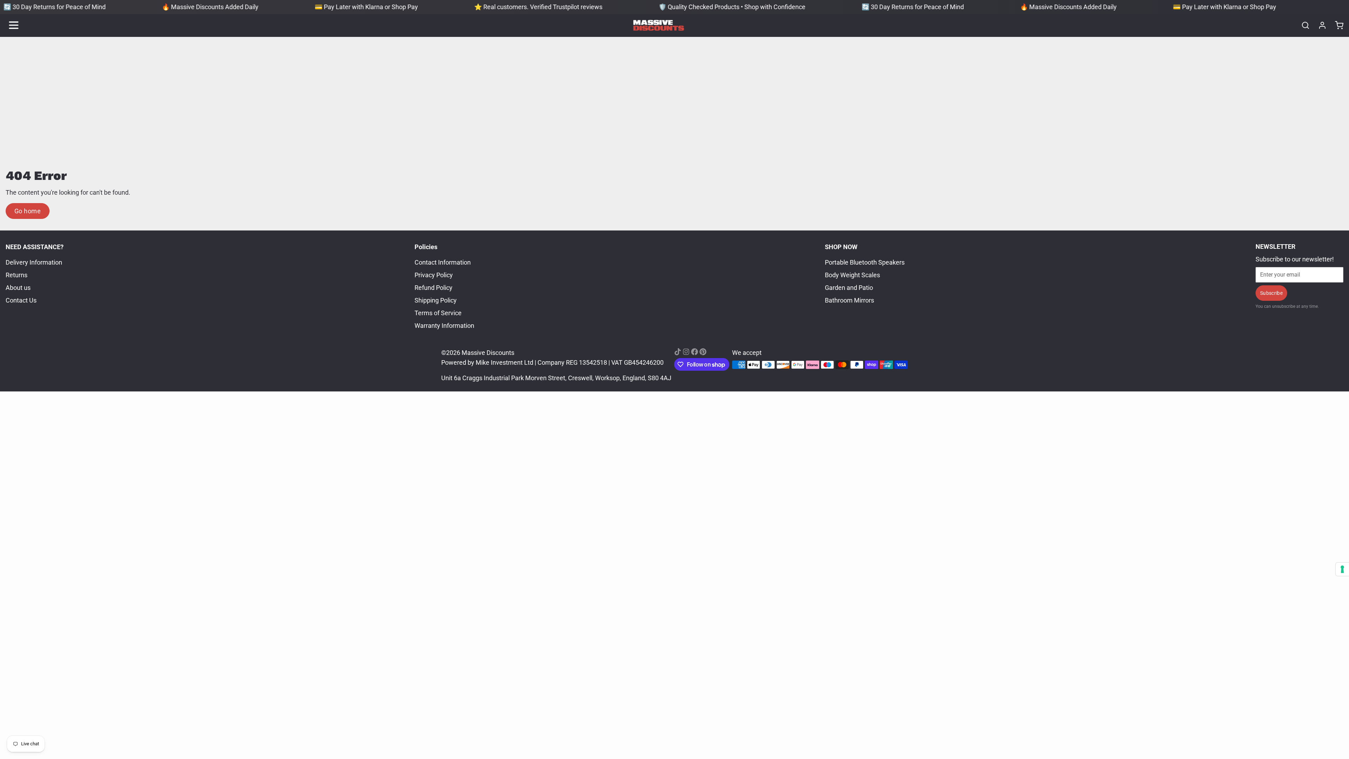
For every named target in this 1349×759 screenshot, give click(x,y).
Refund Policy (433, 287)
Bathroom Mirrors (849, 300)
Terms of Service (438, 313)
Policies (426, 247)
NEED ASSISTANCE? (35, 247)
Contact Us (21, 300)
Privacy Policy (434, 275)
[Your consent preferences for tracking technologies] (1342, 569)
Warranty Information (444, 325)
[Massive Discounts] (658, 25)
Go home (27, 211)
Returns (16, 275)
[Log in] (1319, 25)
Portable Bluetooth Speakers (865, 262)
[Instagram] (686, 351)
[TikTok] (677, 351)
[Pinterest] (702, 351)
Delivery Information (34, 262)
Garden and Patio (849, 287)
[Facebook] (694, 351)
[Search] (1303, 25)
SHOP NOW (841, 247)
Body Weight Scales (852, 275)
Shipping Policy (436, 300)
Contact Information (443, 262)
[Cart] (1336, 25)
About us (18, 287)
